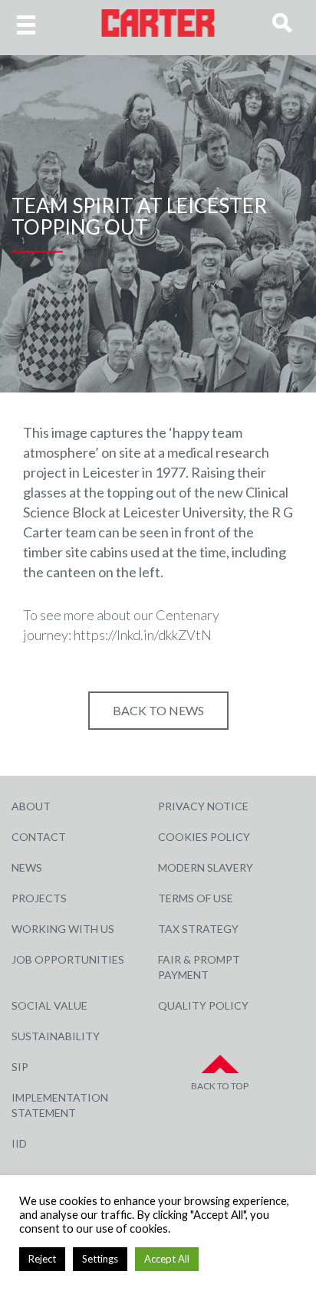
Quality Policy (203, 1005)
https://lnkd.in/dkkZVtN (143, 634)
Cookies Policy (204, 836)
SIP (20, 1066)
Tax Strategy (198, 928)
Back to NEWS (158, 710)
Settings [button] (100, 1259)
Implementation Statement (60, 1105)
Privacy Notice (203, 806)
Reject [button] (42, 1259)
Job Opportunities (68, 959)
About (31, 806)
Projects (39, 898)
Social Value (49, 1005)
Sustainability (56, 1036)
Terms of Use (195, 898)
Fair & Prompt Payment (199, 967)
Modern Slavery (205, 867)
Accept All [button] (166, 1259)
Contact (39, 836)
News (27, 867)
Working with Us (63, 928)
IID (19, 1143)
